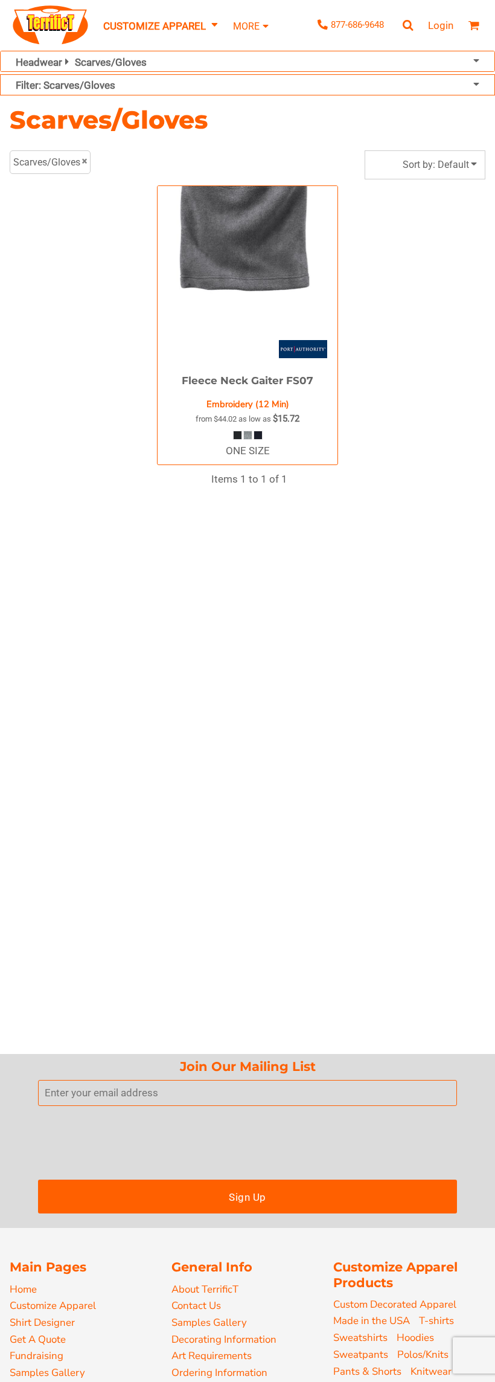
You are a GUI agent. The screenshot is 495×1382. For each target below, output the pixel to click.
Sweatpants (360, 1354)
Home (23, 1289)
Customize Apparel (53, 1306)
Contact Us (196, 1306)
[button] (161, 25)
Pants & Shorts (367, 1371)
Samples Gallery (47, 1373)
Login (440, 25)
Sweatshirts (360, 1338)
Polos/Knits (423, 1354)
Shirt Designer (42, 1322)
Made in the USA (371, 1321)
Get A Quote (38, 1339)
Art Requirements (211, 1356)
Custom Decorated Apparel (394, 1304)
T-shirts (436, 1321)
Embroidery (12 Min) (247, 404)
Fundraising (36, 1356)
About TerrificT (204, 1289)
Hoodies (415, 1338)
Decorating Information (223, 1339)
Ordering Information (219, 1373)
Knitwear (431, 1371)
